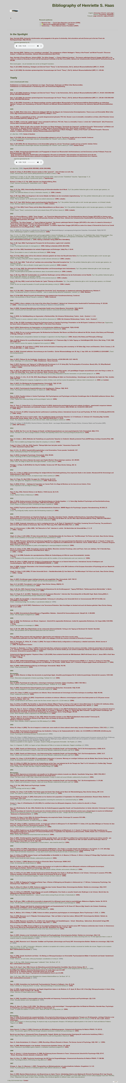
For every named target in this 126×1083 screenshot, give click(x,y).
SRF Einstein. (21, 424)
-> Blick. (44, 183)
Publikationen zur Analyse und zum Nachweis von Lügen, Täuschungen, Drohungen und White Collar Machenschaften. (46, 85)
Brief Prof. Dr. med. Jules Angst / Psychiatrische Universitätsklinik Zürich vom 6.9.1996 (36, 973)
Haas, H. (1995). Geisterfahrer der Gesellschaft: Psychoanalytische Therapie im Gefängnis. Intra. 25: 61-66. (42, 984)
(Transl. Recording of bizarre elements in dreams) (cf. (27, 1055)
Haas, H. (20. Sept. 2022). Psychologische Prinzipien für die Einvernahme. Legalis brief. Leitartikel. (40, 243)
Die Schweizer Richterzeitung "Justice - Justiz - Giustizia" (79, 319)
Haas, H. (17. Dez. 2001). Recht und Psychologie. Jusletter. (28, 785)
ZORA (21, 134)
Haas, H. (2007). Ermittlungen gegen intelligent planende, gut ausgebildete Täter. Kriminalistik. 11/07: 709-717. (43, 579)
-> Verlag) (19, 573)
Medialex (87, 292)
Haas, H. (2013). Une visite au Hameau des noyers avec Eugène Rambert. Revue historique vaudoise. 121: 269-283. (44, 460)
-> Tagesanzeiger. (48, 178)
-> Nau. (58, 173)
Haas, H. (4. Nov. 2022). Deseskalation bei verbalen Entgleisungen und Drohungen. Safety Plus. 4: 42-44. (41, 249)
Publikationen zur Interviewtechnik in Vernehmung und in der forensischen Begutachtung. (37, 86)
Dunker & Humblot (29, 134)
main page (110, 13)
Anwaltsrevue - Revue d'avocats (47, 361)
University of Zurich (100, 13)
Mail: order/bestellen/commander (20, 239)
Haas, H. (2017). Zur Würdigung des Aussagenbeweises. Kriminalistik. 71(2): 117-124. (36, 383)
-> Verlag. (13, 244)
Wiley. (18, 408)
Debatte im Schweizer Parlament (20, 719)
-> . (11, 251)
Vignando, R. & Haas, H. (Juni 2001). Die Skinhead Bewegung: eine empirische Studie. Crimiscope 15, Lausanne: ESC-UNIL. (48, 817)
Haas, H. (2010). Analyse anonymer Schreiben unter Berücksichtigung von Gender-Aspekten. (38, 501)
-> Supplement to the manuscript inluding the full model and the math (31, 365)
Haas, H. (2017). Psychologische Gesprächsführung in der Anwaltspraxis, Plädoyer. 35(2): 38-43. (39, 388)
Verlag (53, 252)
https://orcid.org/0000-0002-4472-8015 (54, 24)
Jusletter (105, 380)
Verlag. (19, 413)
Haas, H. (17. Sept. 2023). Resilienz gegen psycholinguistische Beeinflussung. (34, 202)
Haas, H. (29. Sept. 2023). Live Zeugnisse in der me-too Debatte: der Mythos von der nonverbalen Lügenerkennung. (45, 196)
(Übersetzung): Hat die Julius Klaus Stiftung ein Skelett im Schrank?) (39, 305)
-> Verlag (13, 493)
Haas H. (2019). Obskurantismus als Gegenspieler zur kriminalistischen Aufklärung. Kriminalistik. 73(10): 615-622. (44, 327)
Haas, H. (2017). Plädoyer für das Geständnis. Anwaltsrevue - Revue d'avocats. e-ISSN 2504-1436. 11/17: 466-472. (44, 359)
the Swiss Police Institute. (53, 324)
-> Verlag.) (19, 529)
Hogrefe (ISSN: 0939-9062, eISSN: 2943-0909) (36, 168)
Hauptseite (110, 14)
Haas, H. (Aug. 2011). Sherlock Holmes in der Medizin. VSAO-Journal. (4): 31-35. (34, 492)
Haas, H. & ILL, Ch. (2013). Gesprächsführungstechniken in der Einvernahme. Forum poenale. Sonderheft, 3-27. (44, 450)
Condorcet (20, 140)
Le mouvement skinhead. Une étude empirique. (24, 819)
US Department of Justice (24, 644)
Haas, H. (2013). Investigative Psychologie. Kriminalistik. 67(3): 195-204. (31, 455)
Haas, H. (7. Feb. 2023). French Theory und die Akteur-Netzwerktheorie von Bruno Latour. (37, 207)
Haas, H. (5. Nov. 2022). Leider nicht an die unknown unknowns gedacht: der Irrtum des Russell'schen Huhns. (43, 256)
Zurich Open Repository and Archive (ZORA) (66, 22)
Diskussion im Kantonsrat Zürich (21, 814)
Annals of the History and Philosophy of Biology (87, 337)
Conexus (31, 348)
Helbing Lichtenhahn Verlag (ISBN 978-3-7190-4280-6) (53, 239)
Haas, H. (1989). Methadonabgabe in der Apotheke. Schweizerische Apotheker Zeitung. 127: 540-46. (40, 1045)
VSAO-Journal (52, 480)
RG (41, 451)
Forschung (102, 14)
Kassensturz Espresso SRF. (25, 446)
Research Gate (46, 22)
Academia (71, 24)
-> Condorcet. (71, 139)
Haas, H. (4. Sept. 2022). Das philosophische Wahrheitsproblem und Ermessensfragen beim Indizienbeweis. (43, 268)
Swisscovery (45, 26)
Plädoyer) (53, 390)
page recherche (98, 16)
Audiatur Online (78, 145)
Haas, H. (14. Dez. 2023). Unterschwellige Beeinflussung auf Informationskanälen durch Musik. (39, 189)
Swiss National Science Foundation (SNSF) (65, 26)
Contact (26, 1080)
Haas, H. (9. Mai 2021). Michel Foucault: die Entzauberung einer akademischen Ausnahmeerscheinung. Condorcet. (45, 295)
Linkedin (58, 192)
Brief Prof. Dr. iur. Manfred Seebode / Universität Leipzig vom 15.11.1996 (32, 971)
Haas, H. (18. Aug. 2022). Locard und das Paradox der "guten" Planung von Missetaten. (36, 281)
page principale (109, 16)
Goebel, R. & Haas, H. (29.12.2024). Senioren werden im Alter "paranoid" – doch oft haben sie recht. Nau (41, 172)
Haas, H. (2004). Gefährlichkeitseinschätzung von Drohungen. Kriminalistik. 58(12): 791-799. (38, 665)
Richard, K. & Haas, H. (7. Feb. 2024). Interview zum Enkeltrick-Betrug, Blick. (33, 181)
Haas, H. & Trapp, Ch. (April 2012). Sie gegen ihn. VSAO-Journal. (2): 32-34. (33, 479)
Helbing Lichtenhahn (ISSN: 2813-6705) (57, 246)
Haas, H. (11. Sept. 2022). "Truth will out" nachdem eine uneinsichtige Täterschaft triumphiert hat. (40, 262)
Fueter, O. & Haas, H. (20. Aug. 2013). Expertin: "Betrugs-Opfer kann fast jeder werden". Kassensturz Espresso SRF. (45, 445)
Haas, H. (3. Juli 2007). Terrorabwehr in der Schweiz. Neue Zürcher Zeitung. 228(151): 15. (37, 584)
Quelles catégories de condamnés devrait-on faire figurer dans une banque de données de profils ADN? (42, 718)
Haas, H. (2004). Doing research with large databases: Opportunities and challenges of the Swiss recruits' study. (44, 636)
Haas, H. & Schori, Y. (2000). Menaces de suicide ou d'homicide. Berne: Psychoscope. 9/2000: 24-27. (40, 861)
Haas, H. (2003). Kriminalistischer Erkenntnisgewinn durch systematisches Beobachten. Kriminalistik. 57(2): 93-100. (45, 688)
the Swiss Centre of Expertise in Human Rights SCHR (26, 324)
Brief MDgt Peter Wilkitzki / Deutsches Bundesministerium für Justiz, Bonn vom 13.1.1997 (37, 970)
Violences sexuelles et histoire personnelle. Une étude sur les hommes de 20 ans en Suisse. (38, 874)
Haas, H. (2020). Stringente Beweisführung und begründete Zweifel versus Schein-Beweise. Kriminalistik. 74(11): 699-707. (46, 308)
